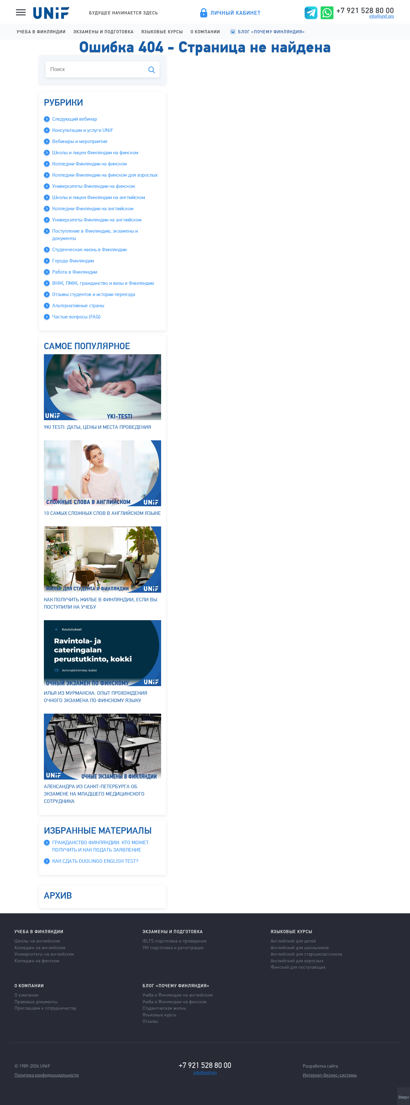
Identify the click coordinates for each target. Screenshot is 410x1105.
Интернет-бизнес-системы (330, 1074)
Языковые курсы (162, 31)
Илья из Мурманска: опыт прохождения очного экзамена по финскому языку (95, 697)
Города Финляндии (73, 261)
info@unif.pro (381, 16)
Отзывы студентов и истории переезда (93, 294)
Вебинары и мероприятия (79, 141)
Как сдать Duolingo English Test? (95, 861)
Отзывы (150, 1021)
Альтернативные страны (78, 305)
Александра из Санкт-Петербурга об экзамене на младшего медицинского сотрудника (94, 794)
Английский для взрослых (297, 960)
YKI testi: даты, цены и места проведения (97, 427)
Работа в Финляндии (74, 272)
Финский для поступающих (298, 967)
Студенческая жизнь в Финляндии (89, 249)
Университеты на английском (44, 954)
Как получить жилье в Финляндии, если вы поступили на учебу (100, 603)
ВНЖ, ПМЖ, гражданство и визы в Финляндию (103, 283)
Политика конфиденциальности (46, 1074)
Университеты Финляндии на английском (97, 220)
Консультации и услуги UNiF (82, 130)
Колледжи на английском (39, 947)
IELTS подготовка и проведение (175, 940)
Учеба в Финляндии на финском (175, 1001)
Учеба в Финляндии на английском (178, 994)
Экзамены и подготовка (103, 31)
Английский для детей (293, 940)
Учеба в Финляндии (41, 31)
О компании (205, 31)
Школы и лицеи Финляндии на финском (95, 152)
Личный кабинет (235, 13)
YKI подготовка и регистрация (173, 947)
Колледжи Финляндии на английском (93, 208)
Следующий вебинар (74, 119)
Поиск (151, 70)
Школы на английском (37, 940)
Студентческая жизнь (164, 1008)
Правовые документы (36, 1001)
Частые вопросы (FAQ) (76, 317)
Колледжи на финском (36, 960)
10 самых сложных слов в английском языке (102, 513)
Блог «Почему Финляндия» (271, 31)
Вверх (403, 1097)
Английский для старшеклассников (306, 954)
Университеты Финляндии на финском (93, 186)
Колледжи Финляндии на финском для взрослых (105, 175)
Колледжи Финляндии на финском (89, 164)
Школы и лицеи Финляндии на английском (98, 197)
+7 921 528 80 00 (365, 10)
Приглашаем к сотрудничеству (45, 1008)
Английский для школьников (300, 947)
